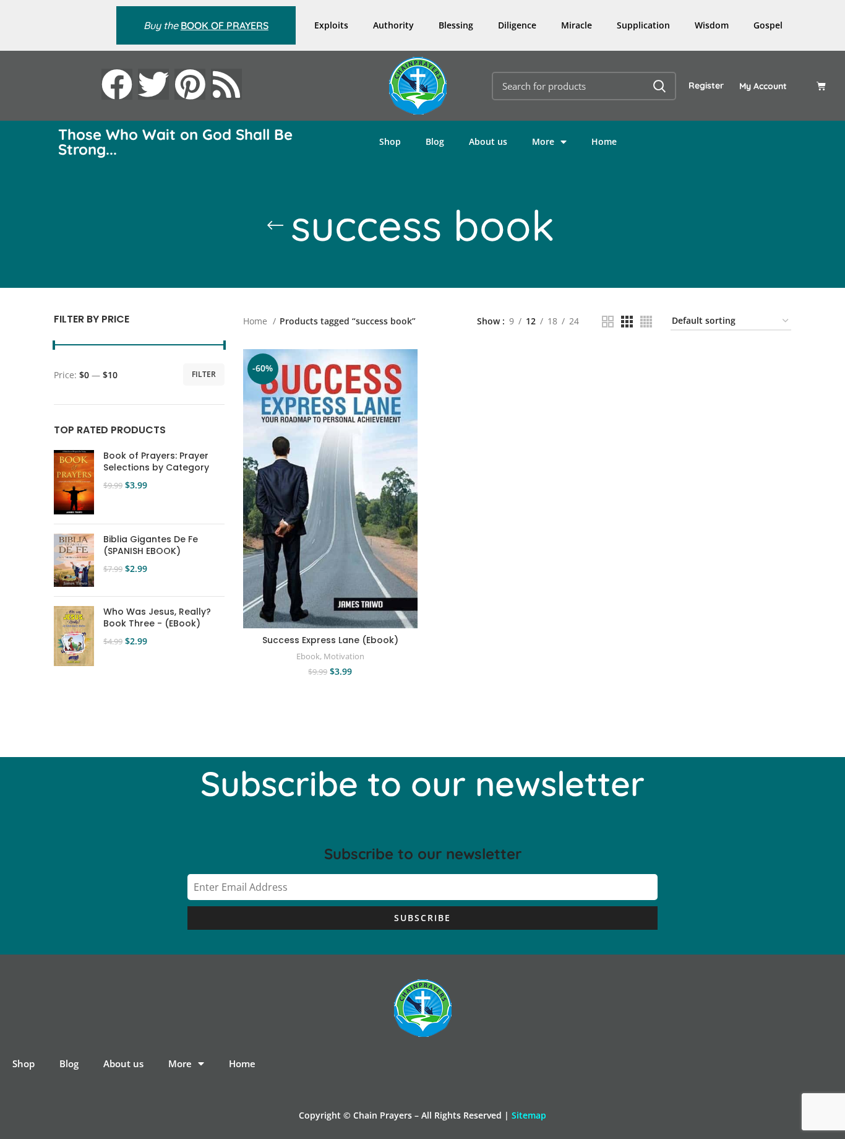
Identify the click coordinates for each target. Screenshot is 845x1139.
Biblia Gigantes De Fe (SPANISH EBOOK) (150, 546)
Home (604, 141)
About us (488, 141)
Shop (390, 141)
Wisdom (712, 25)
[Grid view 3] (627, 321)
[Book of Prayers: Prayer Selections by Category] (74, 482)
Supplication (643, 25)
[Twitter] (153, 84)
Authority (393, 25)
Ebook (308, 656)
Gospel (768, 25)
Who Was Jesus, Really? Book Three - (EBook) (157, 618)
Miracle (576, 25)
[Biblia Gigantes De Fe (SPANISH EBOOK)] (74, 560)
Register (706, 85)
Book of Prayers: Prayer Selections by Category (156, 462)
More (543, 141)
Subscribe (422, 918)
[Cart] (821, 85)
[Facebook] (116, 84)
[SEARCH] (659, 86)
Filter (204, 374)
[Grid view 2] (608, 321)
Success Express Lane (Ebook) (330, 640)
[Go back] (275, 225)
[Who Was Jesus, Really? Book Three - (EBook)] (74, 636)
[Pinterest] (189, 84)
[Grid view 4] (646, 321)
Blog (435, 141)
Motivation (344, 656)
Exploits (331, 25)
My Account (763, 86)
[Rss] (226, 84)
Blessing (456, 25)
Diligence (517, 25)
